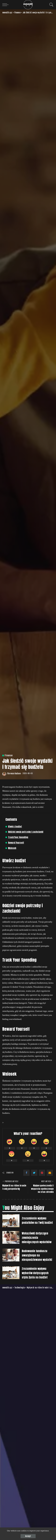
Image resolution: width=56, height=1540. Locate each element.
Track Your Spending (18, 837)
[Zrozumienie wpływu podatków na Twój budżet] (10, 1220)
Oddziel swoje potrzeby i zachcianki (25, 831)
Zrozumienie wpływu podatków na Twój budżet (37, 1220)
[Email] (50, 1173)
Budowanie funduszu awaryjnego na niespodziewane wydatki (37, 1255)
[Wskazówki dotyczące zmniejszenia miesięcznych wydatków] (10, 1237)
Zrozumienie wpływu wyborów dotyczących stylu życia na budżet (35, 1273)
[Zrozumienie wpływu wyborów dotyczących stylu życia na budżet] (10, 1272)
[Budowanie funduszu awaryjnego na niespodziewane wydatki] (10, 1255)
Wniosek (12, 848)
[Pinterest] (42, 1173)
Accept (28, 1536)
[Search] (50, 4)
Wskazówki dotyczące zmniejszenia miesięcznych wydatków (36, 1237)
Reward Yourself (16, 842)
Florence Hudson (14, 774)
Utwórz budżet (15, 826)
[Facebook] (26, 1173)
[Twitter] (34, 1173)
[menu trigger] (6, 4)
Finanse (9, 755)
